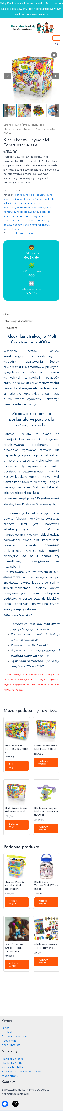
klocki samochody (39, 220)
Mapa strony (10, 1075)
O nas (5, 1028)
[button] (56, 44)
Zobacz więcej (13, 766)
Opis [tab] (6, 314)
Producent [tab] (10, 328)
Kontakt (7, 1032)
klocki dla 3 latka (12, 1058)
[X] (15, 1104)
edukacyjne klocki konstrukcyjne (33, 194)
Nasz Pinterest (11, 1045)
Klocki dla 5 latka (32, 199)
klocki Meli (45, 211)
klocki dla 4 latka (13, 199)
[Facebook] (5, 1104)
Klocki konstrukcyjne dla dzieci (21, 1071)
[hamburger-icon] (56, 38)
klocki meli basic (24, 233)
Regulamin (9, 1040)
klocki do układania (21, 203)
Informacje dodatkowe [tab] (18, 321)
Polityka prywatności (15, 1036)
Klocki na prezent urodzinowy (20, 216)
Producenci (30, 124)
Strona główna (12, 124)
